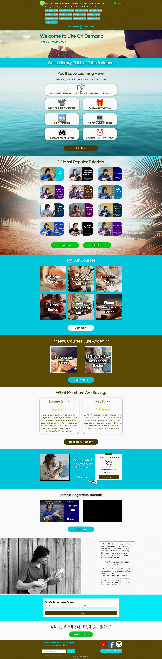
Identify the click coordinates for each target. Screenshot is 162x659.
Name (47, 606)
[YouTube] (103, 644)
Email (83, 606)
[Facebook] (111, 644)
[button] (111, 651)
